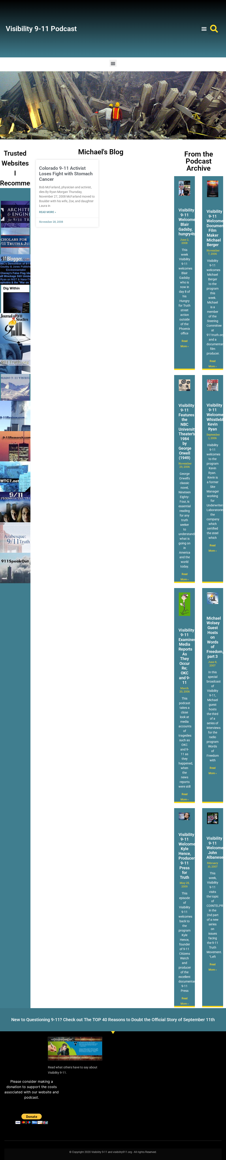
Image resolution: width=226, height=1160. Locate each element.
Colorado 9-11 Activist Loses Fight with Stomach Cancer (66, 174)
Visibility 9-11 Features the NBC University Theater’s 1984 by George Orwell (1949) (187, 431)
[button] (204, 29)
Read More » (47, 212)
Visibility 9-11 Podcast (41, 29)
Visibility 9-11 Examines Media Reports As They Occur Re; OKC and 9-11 (187, 656)
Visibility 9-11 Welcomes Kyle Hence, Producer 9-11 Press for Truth (188, 856)
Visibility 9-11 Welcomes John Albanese (216, 848)
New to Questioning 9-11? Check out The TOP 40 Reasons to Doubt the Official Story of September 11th (113, 1019)
